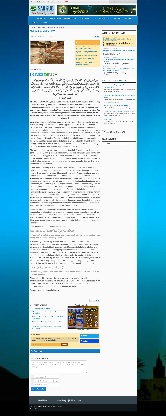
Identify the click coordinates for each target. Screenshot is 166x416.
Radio (39, 1)
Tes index (34, 22)
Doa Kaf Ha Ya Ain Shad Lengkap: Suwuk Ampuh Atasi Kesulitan (119, 51)
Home (33, 1)
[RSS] (134, 407)
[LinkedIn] (113, 407)
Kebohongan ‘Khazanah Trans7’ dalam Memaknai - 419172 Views (47, 312)
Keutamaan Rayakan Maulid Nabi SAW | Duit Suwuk (87, 59)
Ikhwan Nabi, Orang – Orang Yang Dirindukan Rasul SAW (85, 63)
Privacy (64, 400)
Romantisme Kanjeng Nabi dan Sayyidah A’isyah (119, 111)
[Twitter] (107, 407)
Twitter (84, 336)
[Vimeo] (128, 407)
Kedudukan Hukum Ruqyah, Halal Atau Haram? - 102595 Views (47, 327)
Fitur (94, 18)
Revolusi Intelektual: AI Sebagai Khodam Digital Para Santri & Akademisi (118, 69)
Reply (97, 36)
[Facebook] (110, 407)
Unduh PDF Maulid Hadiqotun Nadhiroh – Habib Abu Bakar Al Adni (87, 52)
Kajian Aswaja (42, 18)
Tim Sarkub (40, 36)
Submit (64, 344)
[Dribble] (116, 407)
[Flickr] (119, 407)
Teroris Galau (108, 119)
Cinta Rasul (42, 27)
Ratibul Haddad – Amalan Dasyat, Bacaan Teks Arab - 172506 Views (48, 317)
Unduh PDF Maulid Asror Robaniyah (86, 55)
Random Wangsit (114, 80)
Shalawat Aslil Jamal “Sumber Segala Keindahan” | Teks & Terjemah (86, 47)
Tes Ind (44, 22)
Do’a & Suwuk (84, 18)
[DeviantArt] (122, 407)
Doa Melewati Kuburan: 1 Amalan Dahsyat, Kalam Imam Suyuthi (117, 40)
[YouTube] (131, 407)
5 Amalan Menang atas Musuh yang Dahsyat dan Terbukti (118, 60)
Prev (92, 300)
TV (44, 1)
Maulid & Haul (104, 18)
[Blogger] (125, 407)
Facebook (85, 341)
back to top (33, 408)
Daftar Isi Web (42, 400)
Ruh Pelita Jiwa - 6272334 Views (41, 308)
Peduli (49, 1)
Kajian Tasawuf (55, 18)
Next (97, 300)
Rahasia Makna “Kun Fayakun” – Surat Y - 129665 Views (47, 322)
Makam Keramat (70, 18)
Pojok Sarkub (117, 18)
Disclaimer (71, 400)
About (59, 400)
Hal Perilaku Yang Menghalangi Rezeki (116, 105)
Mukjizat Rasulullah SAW (42, 31)
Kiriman (128, 18)
